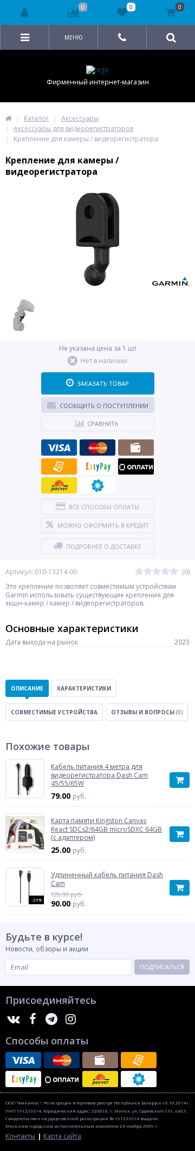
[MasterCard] (97, 447)
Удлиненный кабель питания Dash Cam (107, 879)
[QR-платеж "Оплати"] (136, 466)
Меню (73, 37)
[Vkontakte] (13, 1019)
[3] (156, 572)
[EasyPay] (97, 466)
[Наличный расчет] (136, 447)
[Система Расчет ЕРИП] (59, 485)
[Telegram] (51, 1019)
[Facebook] (32, 1019)
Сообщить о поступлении (104, 406)
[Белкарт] (97, 485)
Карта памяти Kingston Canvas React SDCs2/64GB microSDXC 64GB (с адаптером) (106, 829)
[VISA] (59, 447)
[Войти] (25, 12)
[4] (165, 572)
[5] (174, 572)
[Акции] (8, 118)
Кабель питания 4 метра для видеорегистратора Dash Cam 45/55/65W (99, 775)
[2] (148, 572)
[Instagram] (70, 1019)
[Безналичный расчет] (59, 466)
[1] (139, 572)
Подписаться (162, 967)
